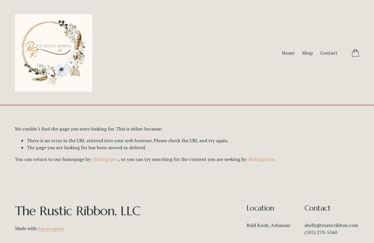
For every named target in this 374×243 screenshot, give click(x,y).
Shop (307, 53)
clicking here (105, 159)
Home (288, 53)
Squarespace (51, 228)
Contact (328, 53)
